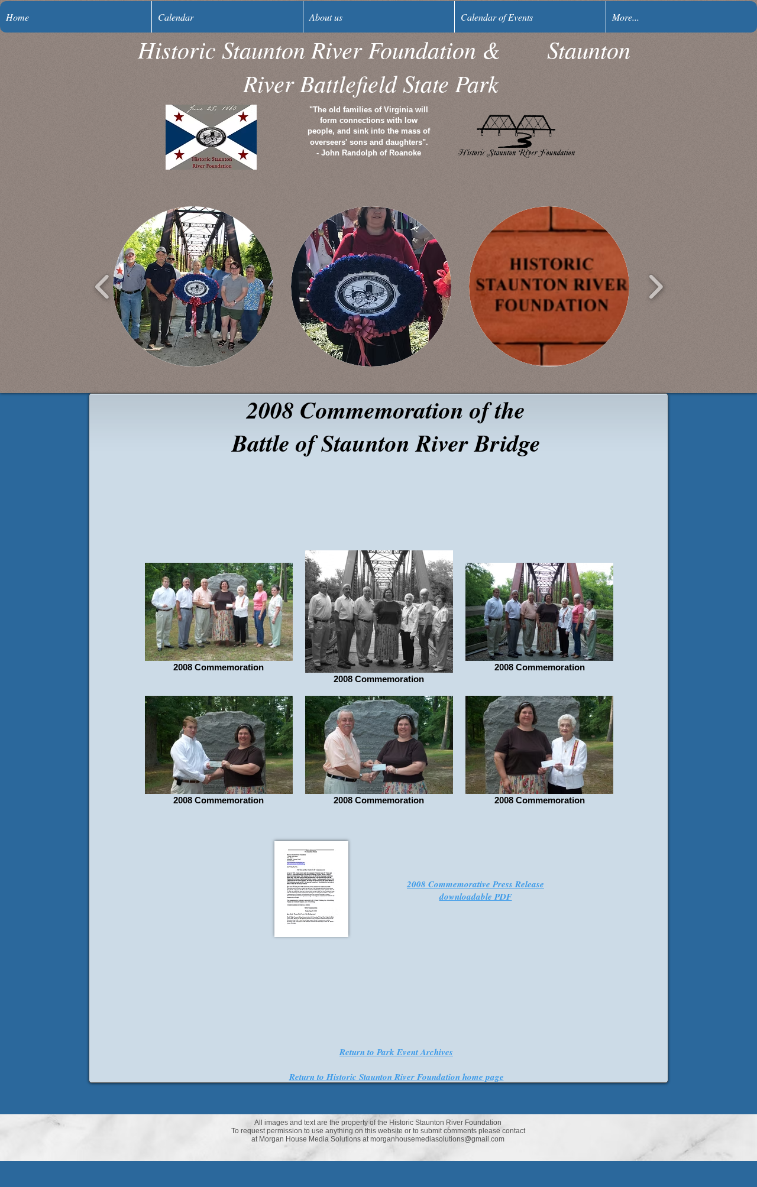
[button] (193, 286)
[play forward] (655, 286)
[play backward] (102, 286)
